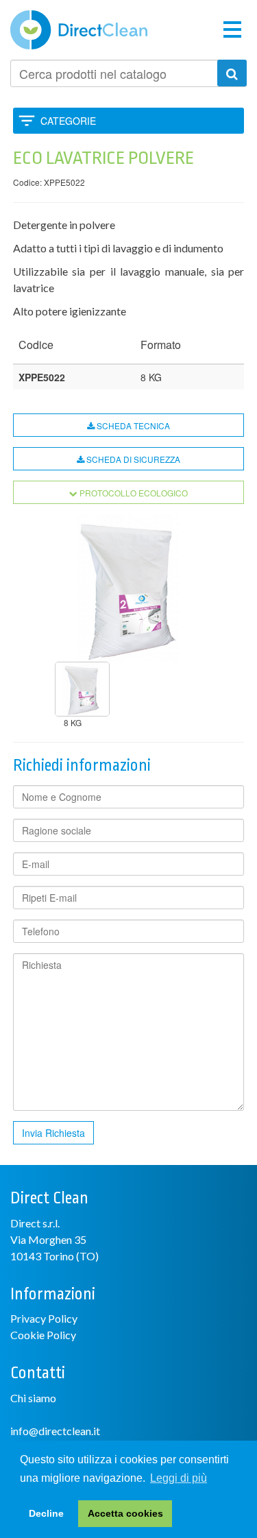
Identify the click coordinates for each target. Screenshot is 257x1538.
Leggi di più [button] (178, 1478)
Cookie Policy (43, 1334)
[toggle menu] (232, 28)
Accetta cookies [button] (125, 1513)
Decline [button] (46, 1513)
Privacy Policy (43, 1318)
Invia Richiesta (53, 1133)
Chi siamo (33, 1397)
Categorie (68, 121)
